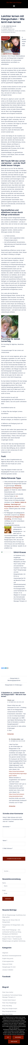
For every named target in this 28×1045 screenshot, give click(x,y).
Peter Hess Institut (7, 992)
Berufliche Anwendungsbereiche (11, 955)
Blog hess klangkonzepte (9, 1008)
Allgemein (4, 29)
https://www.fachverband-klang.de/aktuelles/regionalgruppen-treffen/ (18, 773)
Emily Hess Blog (7, 1005)
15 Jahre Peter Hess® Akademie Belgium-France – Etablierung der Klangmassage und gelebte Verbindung (13, 939)
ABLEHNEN (18, 1037)
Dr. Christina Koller (10, 26)
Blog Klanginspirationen (9, 1011)
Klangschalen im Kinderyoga (13, 685)
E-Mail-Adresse (8, 848)
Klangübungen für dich (8, 32)
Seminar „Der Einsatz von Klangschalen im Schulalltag (14, 517)
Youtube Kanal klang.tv (9, 1000)
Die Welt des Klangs (14, 2)
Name (5, 840)
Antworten (10, 734)
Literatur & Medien (7, 970)
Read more (14, 1041)
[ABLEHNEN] (26, 1030)
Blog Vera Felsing (7, 1014)
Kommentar (6, 826)
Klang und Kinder (20, 30)
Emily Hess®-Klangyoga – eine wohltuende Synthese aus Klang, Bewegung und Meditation (11, 932)
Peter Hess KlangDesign (9, 1003)
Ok (8, 1037)
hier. (17, 496)
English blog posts (7, 958)
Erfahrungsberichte (8, 961)
